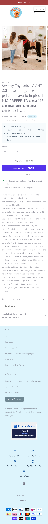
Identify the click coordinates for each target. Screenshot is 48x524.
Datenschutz (10, 359)
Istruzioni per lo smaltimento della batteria (23, 381)
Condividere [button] (10, 306)
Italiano (23, 500)
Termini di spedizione (14, 387)
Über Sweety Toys (12, 348)
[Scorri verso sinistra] (18, 77)
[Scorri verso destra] (30, 77)
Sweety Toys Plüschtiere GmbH (20, 523)
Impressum (9, 342)
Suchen (8, 336)
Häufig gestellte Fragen (14, 365)
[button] (3, 13)
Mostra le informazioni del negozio (18, 188)
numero (5, 147)
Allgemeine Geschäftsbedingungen (19, 353)
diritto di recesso (12, 392)
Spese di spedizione (15, 120)
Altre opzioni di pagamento (24, 174)
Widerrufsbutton (14, 399)
